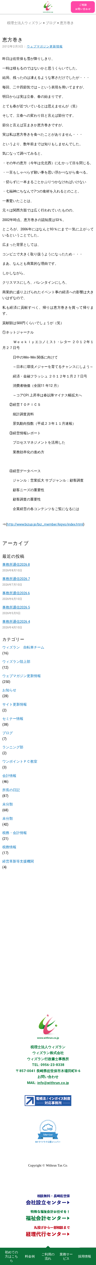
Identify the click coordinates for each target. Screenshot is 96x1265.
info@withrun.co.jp (53, 1083)
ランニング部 (12, 747)
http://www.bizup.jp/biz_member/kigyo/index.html (45, 524)
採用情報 (84, 1256)
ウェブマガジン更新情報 (45, 46)
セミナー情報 (12, 719)
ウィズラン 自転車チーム (23, 647)
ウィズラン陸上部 (16, 662)
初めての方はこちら (11, 1256)
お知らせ (9, 690)
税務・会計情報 (14, 833)
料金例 (30, 1256)
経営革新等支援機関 (18, 861)
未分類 (7, 804)
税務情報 (9, 847)
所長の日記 (11, 790)
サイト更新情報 (14, 704)
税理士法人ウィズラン (24, 23)
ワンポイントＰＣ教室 (19, 761)
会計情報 (9, 776)
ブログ (51, 23)
